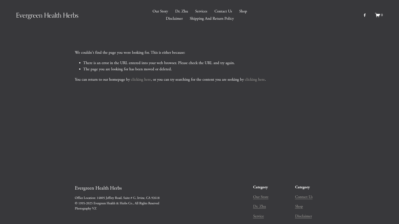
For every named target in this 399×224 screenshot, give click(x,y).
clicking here (141, 79)
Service (258, 216)
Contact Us (223, 11)
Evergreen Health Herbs (47, 15)
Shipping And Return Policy (212, 18)
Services (201, 11)
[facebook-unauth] (365, 15)
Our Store (260, 197)
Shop (243, 11)
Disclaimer (174, 18)
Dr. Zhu (181, 11)
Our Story (160, 11)
